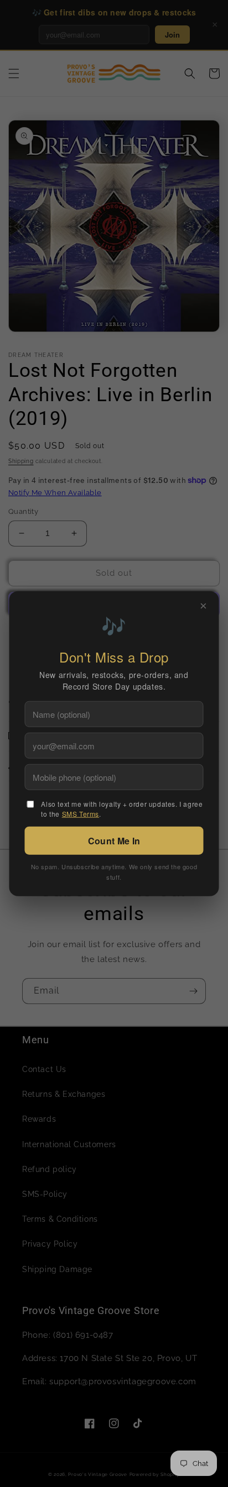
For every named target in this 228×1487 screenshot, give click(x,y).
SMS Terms (80, 813)
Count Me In (114, 840)
